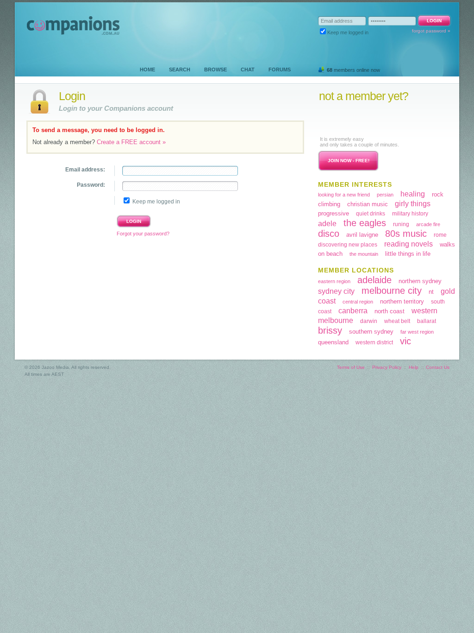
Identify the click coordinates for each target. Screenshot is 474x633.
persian (385, 194)
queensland (333, 342)
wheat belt (397, 321)
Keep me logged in (347, 32)
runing (401, 224)
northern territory (402, 301)
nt (431, 291)
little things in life (407, 253)
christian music (367, 204)
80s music (406, 233)
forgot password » (431, 30)
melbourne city (392, 290)
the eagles (364, 223)
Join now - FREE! (348, 160)
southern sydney (371, 331)
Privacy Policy (386, 367)
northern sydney (420, 281)
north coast (389, 311)
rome (440, 235)
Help (413, 367)
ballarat (426, 321)
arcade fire (428, 224)
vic (405, 341)
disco (328, 233)
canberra (353, 311)
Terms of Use (351, 367)
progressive (333, 213)
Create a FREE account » (131, 142)
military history (410, 213)
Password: (91, 185)
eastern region (334, 281)
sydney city (336, 291)
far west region (417, 332)
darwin (368, 321)
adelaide (374, 280)
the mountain (363, 254)
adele (327, 224)
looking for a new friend (344, 194)
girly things (412, 204)
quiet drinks (370, 213)
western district (374, 342)
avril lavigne (362, 234)
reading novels (408, 244)
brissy (330, 330)
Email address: (85, 169)
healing (412, 194)
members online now (353, 70)
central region (358, 301)
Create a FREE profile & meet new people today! (375, 119)
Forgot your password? (143, 233)
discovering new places (347, 244)
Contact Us (437, 367)
